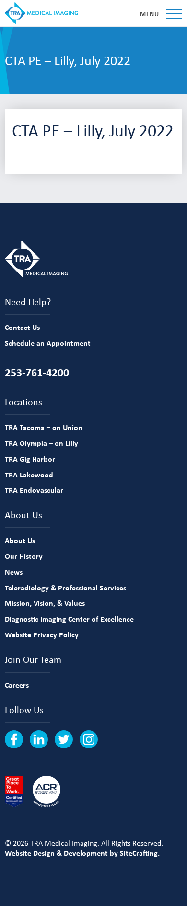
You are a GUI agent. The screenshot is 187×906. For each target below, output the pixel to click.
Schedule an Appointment (48, 343)
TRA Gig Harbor (30, 458)
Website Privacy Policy (42, 634)
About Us (20, 540)
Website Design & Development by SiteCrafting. (82, 853)
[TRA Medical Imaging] (41, 13)
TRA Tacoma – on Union (43, 427)
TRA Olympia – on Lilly (41, 443)
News (14, 571)
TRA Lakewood (29, 474)
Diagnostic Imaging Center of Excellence (69, 618)
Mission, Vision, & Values (45, 603)
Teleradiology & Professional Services (65, 587)
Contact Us (22, 327)
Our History (24, 556)
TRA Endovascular (34, 490)
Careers (17, 685)
